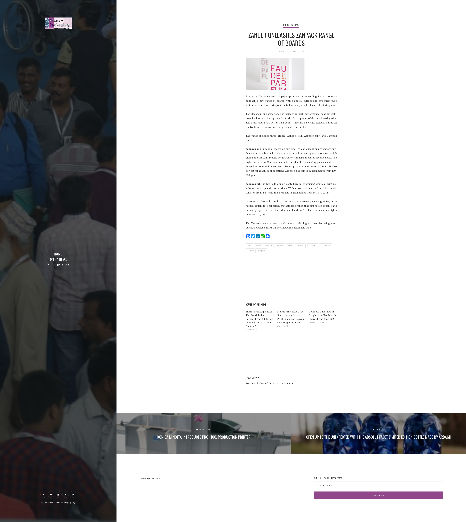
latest (289, 245)
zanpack (261, 250)
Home (58, 254)
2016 (250, 245)
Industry (279, 245)
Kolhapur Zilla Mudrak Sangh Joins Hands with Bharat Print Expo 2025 (322, 315)
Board (258, 245)
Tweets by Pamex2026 (149, 478)
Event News (58, 259)
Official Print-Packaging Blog (61, 502)
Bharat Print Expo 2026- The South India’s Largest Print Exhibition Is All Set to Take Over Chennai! (259, 319)
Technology (325, 245)
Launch (300, 245)
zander (251, 250)
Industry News (58, 264)
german (268, 245)
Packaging (311, 245)
